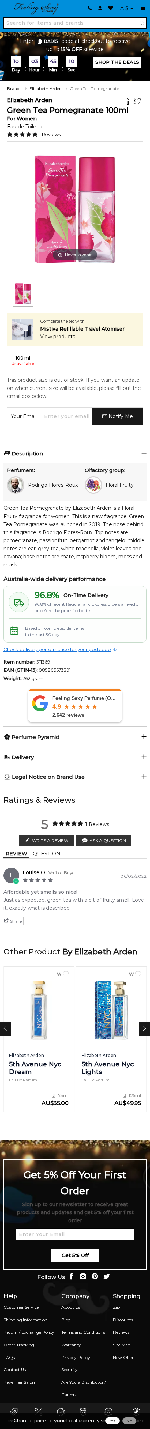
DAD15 (51, 41)
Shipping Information (25, 1319)
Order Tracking (18, 1344)
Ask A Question (108, 840)
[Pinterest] (95, 1277)
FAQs (9, 1357)
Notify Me (120, 416)
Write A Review (50, 840)
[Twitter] (138, 102)
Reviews (121, 1332)
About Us (70, 1307)
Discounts (123, 1319)
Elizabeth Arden (45, 88)
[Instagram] (83, 1277)
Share (15, 921)
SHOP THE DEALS (117, 62)
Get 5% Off (75, 1255)
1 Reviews (50, 134)
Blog (66, 1319)
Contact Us (14, 1369)
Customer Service (21, 1307)
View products (57, 336)
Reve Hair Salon (19, 1382)
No (129, 1420)
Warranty (71, 1344)
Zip (116, 1307)
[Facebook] (129, 102)
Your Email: (24, 416)
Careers (68, 1394)
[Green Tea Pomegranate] (23, 294)
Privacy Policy (75, 1357)
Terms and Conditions (83, 1332)
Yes (112, 1420)
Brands (14, 88)
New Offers (124, 1357)
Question (46, 853)
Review (16, 853)
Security (69, 1369)
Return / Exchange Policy (28, 1332)
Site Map (121, 1344)
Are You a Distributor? (83, 1382)
